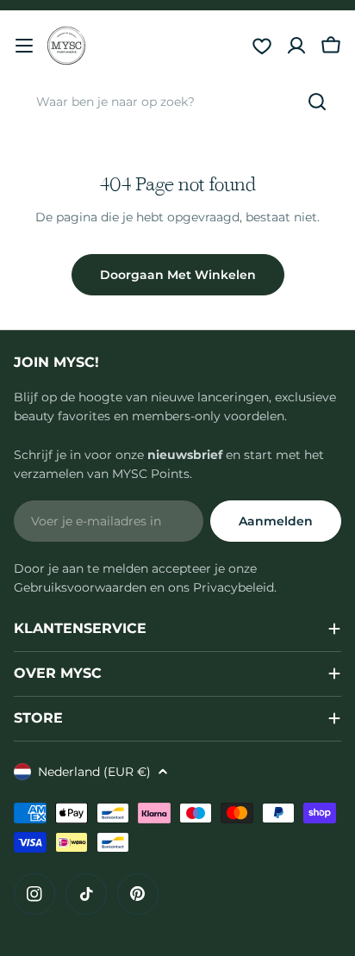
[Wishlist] (262, 45)
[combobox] (177, 101)
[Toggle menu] (24, 45)
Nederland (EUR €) (94, 771)
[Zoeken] (317, 101)
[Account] (296, 45)
